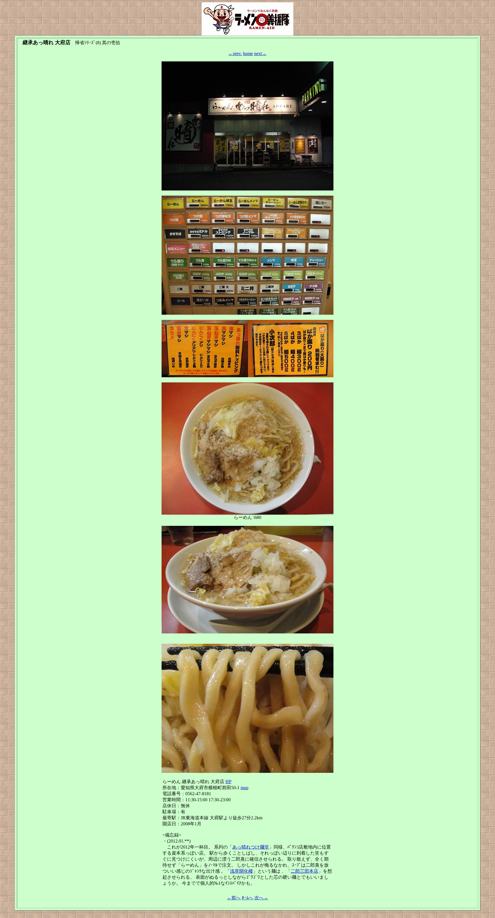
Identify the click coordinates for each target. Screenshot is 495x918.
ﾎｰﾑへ (247, 897)
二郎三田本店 (304, 871)
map (244, 787)
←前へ (234, 897)
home (248, 53)
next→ (260, 53)
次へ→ (261, 897)
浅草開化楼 (241, 871)
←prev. (235, 53)
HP (228, 781)
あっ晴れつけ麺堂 (250, 847)
